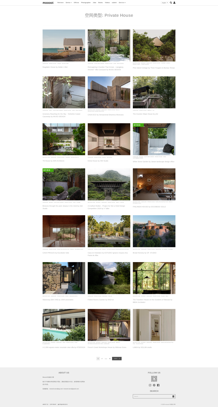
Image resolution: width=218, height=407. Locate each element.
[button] (171, 2)
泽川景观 (78, 202)
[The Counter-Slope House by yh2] (154, 92)
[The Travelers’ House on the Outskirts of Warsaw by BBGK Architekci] (154, 278)
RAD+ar (110, 296)
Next (115, 358)
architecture (136, 63)
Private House (52, 63)
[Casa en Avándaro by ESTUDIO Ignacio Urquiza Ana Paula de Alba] (109, 231)
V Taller (122, 202)
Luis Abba (170, 249)
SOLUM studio (139, 343)
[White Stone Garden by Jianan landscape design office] (154, 139)
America (149, 110)
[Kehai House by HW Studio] (109, 139)
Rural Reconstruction (162, 201)
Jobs (94, 2)
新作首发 (141, 156)
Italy (134, 343)
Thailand (67, 157)
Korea (67, 296)
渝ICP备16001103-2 (63, 404)
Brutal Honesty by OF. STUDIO (144, 253)
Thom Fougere (145, 64)
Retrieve (60, 2)
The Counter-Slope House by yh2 (145, 114)
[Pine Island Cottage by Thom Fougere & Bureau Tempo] (154, 45)
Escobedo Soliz (137, 203)
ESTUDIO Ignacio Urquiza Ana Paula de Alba (118, 249)
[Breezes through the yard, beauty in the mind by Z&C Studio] (64, 184)
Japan (117, 202)
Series (68, 2)
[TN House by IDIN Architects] (64, 139)
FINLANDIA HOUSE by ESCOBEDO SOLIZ (149, 207)
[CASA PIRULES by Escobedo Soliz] (64, 231)
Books (100, 2)
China (114, 63)
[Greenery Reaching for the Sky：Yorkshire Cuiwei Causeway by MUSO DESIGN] (64, 92)
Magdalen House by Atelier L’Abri (55, 67)
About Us (45, 404)
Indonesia (104, 296)
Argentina (158, 249)
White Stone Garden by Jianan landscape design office (153, 162)
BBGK (167, 296)
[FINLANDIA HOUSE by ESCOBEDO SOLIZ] (154, 184)
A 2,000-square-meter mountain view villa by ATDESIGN (64, 347)
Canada (59, 63)
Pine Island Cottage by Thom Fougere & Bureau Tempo (154, 68)
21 (110, 358)
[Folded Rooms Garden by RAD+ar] (109, 278)
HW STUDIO (109, 157)
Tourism (163, 63)
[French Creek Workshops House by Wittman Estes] (109, 325)
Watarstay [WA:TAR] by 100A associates (58, 300)
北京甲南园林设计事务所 (138, 158)
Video (50, 110)
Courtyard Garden (99, 63)
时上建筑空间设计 (46, 343)
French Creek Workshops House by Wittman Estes (107, 347)
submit (114, 2)
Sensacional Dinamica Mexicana (96, 111)
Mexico (117, 109)
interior (143, 63)
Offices (76, 2)
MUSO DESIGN (120, 63)
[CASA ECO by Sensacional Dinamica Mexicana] (109, 92)
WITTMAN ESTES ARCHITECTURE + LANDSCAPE (98, 343)
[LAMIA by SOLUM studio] (154, 325)
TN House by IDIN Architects (53, 161)
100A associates (73, 296)
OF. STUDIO (164, 249)
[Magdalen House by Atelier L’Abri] (64, 45)
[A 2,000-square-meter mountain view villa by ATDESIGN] (64, 325)
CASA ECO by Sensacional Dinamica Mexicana (105, 115)
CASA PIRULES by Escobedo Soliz (56, 253)
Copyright (53, 404)
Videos (107, 2)
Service (121, 2)
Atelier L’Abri (65, 63)
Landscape (45, 63)
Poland (163, 296)
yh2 (153, 110)
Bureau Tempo (136, 64)
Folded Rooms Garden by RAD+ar (101, 300)
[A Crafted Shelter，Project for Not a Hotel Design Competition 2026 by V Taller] (109, 184)
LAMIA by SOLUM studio (142, 347)
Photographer (86, 2)
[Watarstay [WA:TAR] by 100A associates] (64, 278)
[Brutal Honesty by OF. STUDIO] (154, 231)
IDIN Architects (75, 157)
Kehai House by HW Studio (98, 161)
